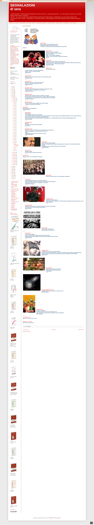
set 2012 (14, 152)
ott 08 (14, 136)
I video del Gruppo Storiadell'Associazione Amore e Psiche (14, 184)
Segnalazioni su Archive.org (14, 200)
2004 (12, 176)
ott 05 (14, 141)
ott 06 (14, 139)
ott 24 (14, 112)
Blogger (59, 517)
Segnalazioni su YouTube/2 (14, 194)
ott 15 (14, 126)
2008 (12, 170)
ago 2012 (14, 154)
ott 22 (14, 115)
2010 (12, 167)
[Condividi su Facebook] (29, 326)
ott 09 (14, 135)
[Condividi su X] (28, 326)
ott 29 (14, 105)
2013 (12, 95)
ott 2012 (13, 101)
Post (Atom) (28, 331)
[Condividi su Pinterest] (30, 326)
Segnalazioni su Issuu (15, 201)
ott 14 (14, 127)
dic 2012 (14, 98)
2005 (12, 175)
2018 (12, 87)
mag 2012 (14, 158)
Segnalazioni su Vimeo (15, 190)
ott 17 (14, 123)
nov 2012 (14, 99)
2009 (12, 169)
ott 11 (14, 132)
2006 (12, 173)
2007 (12, 172)
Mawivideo (13, 205)
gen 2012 (14, 164)
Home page (53, 329)
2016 (12, 90)
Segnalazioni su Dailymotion (14, 196)
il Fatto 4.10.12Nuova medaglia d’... (16, 145)
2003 (12, 178)
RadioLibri (13, 206)
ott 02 (14, 149)
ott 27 (14, 108)
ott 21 (14, 117)
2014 (12, 93)
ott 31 (14, 102)
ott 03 (14, 147)
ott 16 (14, 124)
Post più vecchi (80, 329)
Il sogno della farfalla (14, 188)
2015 (12, 92)
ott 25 (14, 111)
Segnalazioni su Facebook (14, 203)
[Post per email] (24, 326)
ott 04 (14, 142)
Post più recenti (25, 329)
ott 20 (14, 118)
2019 (12, 86)
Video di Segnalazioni (15, 198)
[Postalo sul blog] (27, 326)
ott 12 (14, 130)
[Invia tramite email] (25, 326)
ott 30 (14, 103)
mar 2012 (14, 161)
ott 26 (14, 109)
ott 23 (14, 114)
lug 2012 (14, 155)
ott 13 (14, 129)
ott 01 (14, 150)
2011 (12, 166)
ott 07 (14, 138)
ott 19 (14, 120)
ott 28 (14, 106)
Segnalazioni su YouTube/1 (14, 192)
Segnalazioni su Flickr (15, 181)
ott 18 (14, 121)
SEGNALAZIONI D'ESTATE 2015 (14, 209)
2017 (12, 89)
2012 (12, 96)
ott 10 (14, 133)
